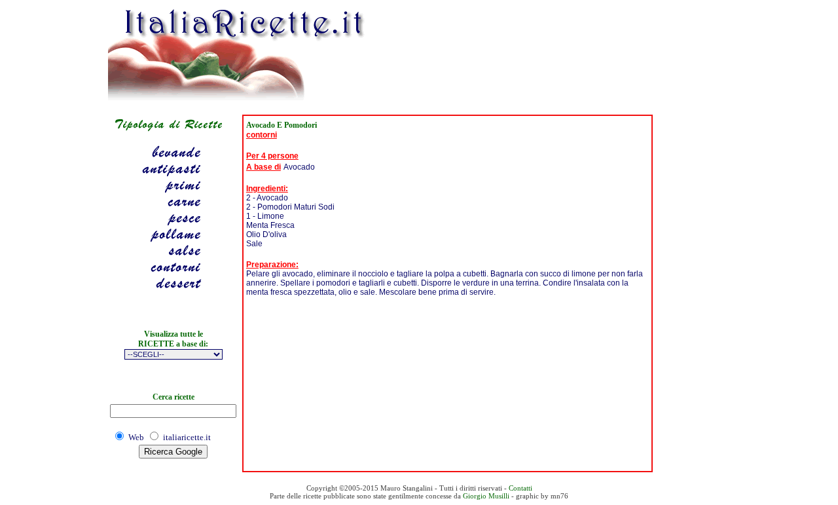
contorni (261, 135)
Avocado (299, 167)
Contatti (520, 488)
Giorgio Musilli (486, 496)
